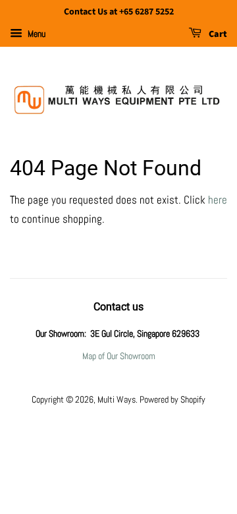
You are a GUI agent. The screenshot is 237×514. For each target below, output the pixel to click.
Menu (35, 34)
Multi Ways (116, 399)
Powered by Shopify (172, 399)
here (217, 199)
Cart (217, 34)
